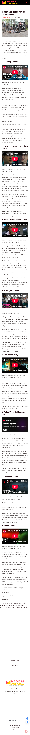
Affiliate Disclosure (15, 725)
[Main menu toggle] (26, 2)
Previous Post (15, 660)
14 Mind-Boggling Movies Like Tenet (13, 605)
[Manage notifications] (26, 731)
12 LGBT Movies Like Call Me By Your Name (15, 607)
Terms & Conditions (15, 729)
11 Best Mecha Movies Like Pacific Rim (13, 603)
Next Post (15, 665)
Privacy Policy (15, 727)
